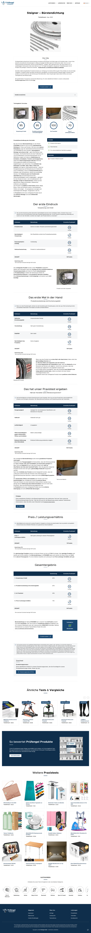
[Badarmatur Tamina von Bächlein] (57, 790)
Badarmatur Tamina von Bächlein (56, 802)
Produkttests (74, 913)
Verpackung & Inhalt (21, 131)
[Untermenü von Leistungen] (55, 3)
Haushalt (6, 702)
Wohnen (53, 895)
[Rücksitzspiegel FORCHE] (12, 851)
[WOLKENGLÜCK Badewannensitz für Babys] (34, 821)
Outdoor (80, 895)
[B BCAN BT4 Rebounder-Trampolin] (68, 709)
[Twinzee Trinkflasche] (12, 821)
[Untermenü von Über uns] (72, 3)
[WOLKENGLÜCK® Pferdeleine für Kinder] (79, 821)
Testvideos (73, 915)
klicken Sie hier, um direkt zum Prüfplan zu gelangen (51, 67)
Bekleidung (83, 702)
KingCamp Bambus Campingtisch (34, 863)
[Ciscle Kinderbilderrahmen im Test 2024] (79, 790)
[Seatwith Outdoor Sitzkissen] (57, 821)
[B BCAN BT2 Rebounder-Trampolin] (49, 709)
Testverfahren (53, 918)
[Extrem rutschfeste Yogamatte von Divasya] (34, 790)
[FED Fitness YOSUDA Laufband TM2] (29, 709)
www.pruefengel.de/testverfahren (24, 628)
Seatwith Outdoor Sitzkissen (55, 833)
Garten (25, 895)
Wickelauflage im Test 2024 (10, 802)
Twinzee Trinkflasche (8, 833)
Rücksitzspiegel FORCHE (10, 863)
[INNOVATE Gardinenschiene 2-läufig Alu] (10, 709)
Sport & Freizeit (26, 702)
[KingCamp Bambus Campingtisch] (34, 851)
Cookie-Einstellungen (33, 918)
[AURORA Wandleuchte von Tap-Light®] (57, 851)
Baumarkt (43, 895)
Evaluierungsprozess (49, 502)
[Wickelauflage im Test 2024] (12, 790)
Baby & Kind (35, 895)
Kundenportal (74, 918)
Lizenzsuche (52, 915)
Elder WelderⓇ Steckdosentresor (78, 863)
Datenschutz (31, 915)
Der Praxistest (53, 131)
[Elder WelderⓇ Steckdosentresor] (79, 851)
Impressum (30, 913)
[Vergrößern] (27, 110)
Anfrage (51, 913)
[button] (45, 95)
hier (34, 80)
